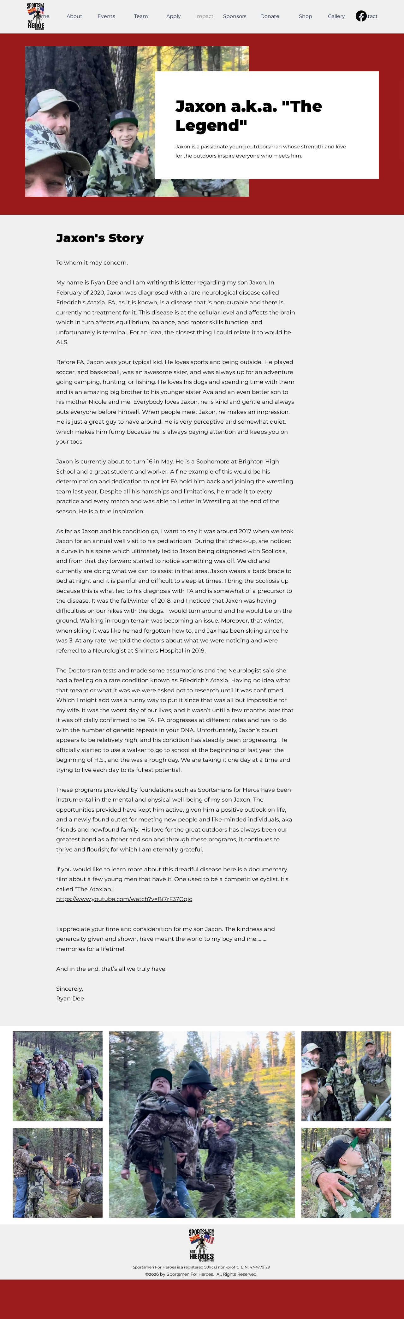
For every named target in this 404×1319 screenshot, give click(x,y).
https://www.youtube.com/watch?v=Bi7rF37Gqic (124, 899)
